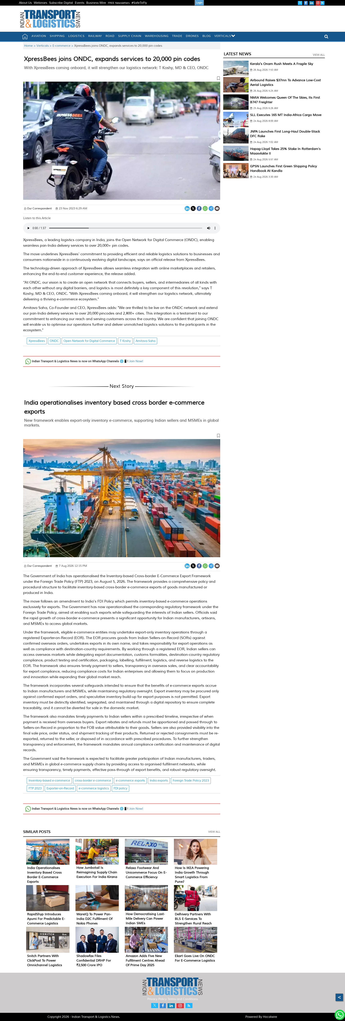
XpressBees (37, 341)
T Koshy (125, 341)
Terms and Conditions (183, 999)
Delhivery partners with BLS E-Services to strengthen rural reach (193, 918)
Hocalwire (270, 1017)
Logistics (76, 36)
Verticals (222, 36)
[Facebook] (199, 208)
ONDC (54, 341)
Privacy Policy (157, 999)
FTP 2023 (35, 788)
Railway (95, 36)
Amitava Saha (145, 341)
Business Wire (96, 3)
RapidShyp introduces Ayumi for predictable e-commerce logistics (46, 918)
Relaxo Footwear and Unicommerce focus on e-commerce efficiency (146, 872)
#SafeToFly (139, 3)
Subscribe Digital (61, 3)
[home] (25, 36)
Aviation (39, 36)
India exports (159, 781)
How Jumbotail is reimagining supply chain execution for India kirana (96, 872)
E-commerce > (63, 46)
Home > (30, 46)
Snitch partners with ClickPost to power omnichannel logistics (44, 960)
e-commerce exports (130, 781)
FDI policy (120, 788)
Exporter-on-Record (60, 788)
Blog (206, 36)
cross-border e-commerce (93, 781)
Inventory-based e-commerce (49, 781)
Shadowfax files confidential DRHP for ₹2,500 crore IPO (93, 960)
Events (79, 3)
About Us (25, 3)
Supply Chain (129, 36)
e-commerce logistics (94, 788)
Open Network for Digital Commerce (89, 341)
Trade (177, 36)
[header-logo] (50, 19)
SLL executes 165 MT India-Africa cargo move (285, 115)
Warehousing (157, 36)
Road (110, 36)
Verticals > (45, 46)
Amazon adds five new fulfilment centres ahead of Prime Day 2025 (145, 960)
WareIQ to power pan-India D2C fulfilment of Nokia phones (94, 918)
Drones (192, 36)
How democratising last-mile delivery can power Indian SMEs (145, 918)
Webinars (40, 3)
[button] (121, 79)
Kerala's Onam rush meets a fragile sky (281, 64)
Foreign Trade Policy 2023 (191, 781)
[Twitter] (193, 208)
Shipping (57, 36)
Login (199, 2)
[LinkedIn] (187, 208)
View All (214, 831)
